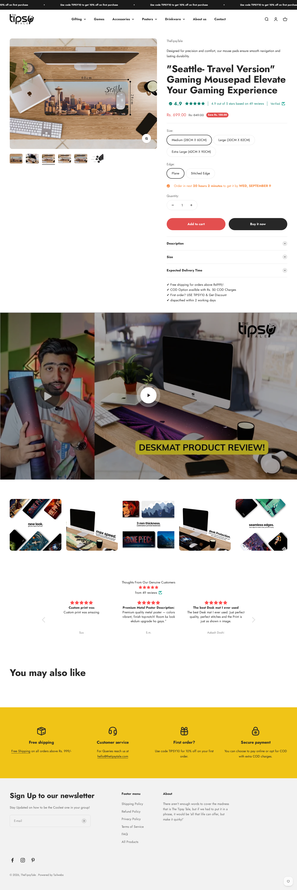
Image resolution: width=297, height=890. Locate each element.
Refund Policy (131, 811)
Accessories (121, 19)
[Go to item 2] (32, 159)
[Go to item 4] (64, 159)
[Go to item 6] (97, 159)
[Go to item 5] (80, 159)
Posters (147, 19)
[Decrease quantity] (173, 205)
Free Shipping (20, 751)
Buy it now (258, 224)
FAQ (125, 834)
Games (99, 19)
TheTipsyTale (175, 41)
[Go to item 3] (48, 159)
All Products (130, 841)
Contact (220, 19)
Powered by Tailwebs (51, 875)
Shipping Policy (132, 803)
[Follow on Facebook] (12, 860)
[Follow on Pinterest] (33, 860)
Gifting (77, 19)
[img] (149, 587)
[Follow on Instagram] (22, 860)
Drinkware (173, 19)
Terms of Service (133, 826)
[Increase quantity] (191, 205)
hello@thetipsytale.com (112, 756)
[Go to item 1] (16, 159)
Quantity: (173, 196)
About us (199, 19)
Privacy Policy (131, 819)
